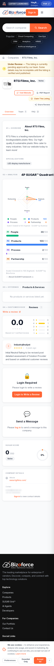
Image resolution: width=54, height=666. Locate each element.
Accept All (40, 660)
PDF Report (44, 93)
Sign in (17, 496)
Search (42, 27)
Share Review (44, 105)
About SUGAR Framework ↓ (21, 277)
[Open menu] (42, 12)
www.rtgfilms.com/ (17, 480)
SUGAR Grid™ (8, 601)
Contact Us (7, 628)
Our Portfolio (8, 623)
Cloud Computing (25, 36)
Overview (9, 112)
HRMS (38, 41)
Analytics (26, 41)
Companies (13, 57)
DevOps (42, 36)
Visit (45, 4)
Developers (8, 610)
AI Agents (7, 606)
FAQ (35, 112)
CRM (15, 41)
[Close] (49, 660)
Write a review (10, 311)
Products (6, 597)
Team (22, 112)
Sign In (32, 12)
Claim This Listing (42, 99)
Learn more (21, 654)
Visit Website (25, 93)
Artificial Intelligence (27, 46)
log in (18, 427)
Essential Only (26, 660)
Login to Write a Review (27, 394)
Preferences (10, 660)
